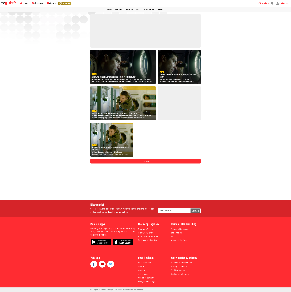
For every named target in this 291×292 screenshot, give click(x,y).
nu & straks (119, 9)
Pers (172, 236)
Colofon (142, 270)
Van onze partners (146, 278)
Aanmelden (195, 211)
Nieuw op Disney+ (146, 233)
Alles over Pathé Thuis (148, 236)
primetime (129, 9)
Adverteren (143, 274)
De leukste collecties (147, 240)
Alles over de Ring (179, 240)
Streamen (160, 9)
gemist (138, 9)
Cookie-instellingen (180, 274)
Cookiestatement (178, 270)
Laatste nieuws (148, 9)
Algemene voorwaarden (181, 263)
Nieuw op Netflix (145, 229)
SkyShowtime (144, 263)
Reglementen (177, 233)
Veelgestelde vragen (180, 229)
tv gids (109, 9)
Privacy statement (179, 266)
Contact (142, 266)
